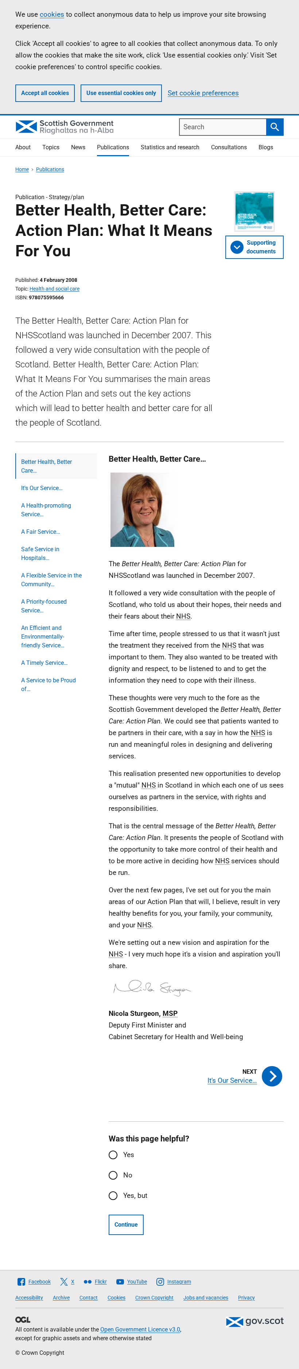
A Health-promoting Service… (46, 510)
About (23, 147)
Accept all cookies (45, 93)
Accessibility (29, 1298)
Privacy (246, 1298)
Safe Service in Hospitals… (40, 553)
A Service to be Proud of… (48, 685)
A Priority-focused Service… (44, 606)
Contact (88, 1298)
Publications (113, 147)
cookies (52, 14)
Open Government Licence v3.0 (140, 1329)
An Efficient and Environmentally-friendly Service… (43, 636)
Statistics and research (170, 147)
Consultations (229, 147)
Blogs (266, 147)
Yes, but (135, 1195)
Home (22, 169)
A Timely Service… (44, 662)
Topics (50, 147)
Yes (128, 1155)
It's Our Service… (42, 488)
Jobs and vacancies (205, 1298)
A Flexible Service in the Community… (51, 580)
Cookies (116, 1298)
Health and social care (54, 289)
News (78, 147)
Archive (61, 1298)
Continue (126, 1224)
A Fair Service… (40, 531)
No (127, 1175)
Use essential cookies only (121, 93)
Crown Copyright (154, 1298)
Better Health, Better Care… (46, 466)
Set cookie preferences (203, 93)
